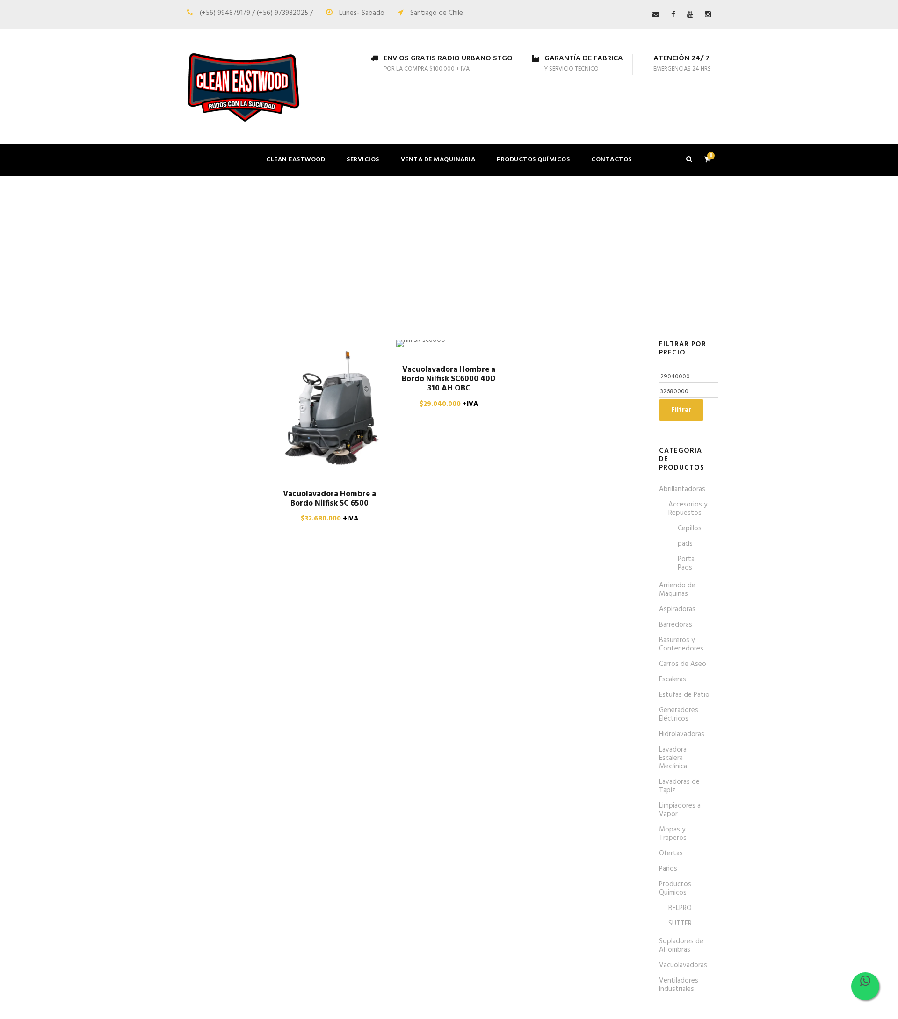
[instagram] (708, 15)
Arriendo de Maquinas (677, 590)
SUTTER (680, 923)
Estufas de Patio (684, 695)
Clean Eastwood (295, 159)
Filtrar (681, 410)
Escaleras (672, 679)
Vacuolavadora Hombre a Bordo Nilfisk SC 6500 (329, 499)
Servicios (363, 159)
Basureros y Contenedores (681, 644)
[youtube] (690, 15)
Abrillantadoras (682, 489)
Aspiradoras (677, 609)
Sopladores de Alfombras (681, 945)
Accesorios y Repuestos (687, 509)
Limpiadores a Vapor (680, 810)
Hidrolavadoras (681, 734)
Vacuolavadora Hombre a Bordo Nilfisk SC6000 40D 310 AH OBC (449, 379)
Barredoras (675, 624)
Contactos (611, 159)
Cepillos (690, 528)
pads (685, 543)
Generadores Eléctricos (678, 714)
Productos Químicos (533, 159)
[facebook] (673, 15)
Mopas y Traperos (673, 834)
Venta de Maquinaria (438, 159)
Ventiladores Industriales (678, 985)
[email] (655, 15)
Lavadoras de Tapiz (679, 786)
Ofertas (671, 853)
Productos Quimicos (675, 888)
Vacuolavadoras (683, 965)
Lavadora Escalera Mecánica (673, 758)
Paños (668, 868)
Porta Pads (686, 563)
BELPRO (680, 908)
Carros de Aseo (682, 664)
